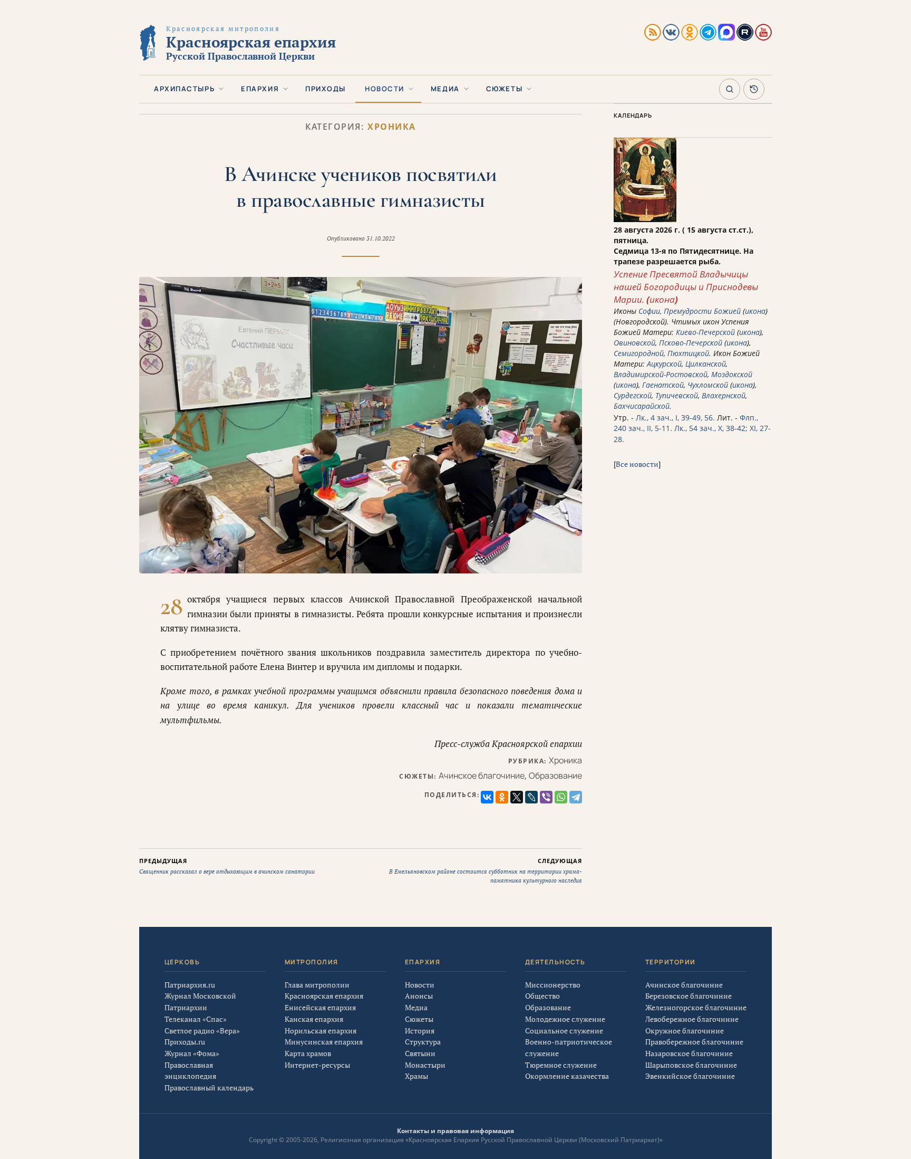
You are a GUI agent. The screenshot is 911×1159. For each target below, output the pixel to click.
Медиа (445, 88)
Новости (384, 88)
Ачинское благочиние (482, 775)
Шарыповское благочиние (691, 1065)
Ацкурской (664, 364)
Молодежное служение (565, 1019)
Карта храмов (308, 1053)
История (419, 1031)
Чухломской (707, 385)
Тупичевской (676, 395)
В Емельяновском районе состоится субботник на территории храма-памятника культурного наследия (485, 870)
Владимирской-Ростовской (661, 374)
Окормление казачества (567, 1076)
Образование (555, 775)
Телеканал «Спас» (195, 1019)
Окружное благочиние (684, 1031)
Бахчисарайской (642, 406)
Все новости (637, 464)
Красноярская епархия (324, 996)
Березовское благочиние (688, 996)
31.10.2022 (380, 238)
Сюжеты (504, 88)
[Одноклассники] (502, 797)
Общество (542, 996)
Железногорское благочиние (696, 1007)
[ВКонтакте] (487, 797)
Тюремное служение (561, 1065)
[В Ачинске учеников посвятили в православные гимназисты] (360, 425)
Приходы (325, 88)
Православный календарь (209, 1088)
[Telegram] (575, 797)
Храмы (416, 1076)
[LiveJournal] (531, 797)
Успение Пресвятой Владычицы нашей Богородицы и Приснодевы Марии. (686, 286)
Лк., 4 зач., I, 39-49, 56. (675, 418)
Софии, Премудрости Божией (689, 311)
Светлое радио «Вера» (202, 1031)
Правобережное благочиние (694, 1042)
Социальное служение (564, 1031)
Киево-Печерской (705, 332)
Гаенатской (663, 385)
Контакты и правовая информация (455, 1130)
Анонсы (419, 996)
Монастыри (425, 1065)
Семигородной (639, 353)
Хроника (391, 126)
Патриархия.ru (189, 985)
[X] (516, 797)
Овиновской (634, 343)
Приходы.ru (184, 1042)
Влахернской (723, 395)
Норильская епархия (320, 1031)
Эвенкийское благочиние (690, 1076)
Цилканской (705, 364)
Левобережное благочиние (692, 1019)
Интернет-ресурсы (317, 1065)
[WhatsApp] (561, 797)
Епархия (260, 88)
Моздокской (731, 374)
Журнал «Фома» (191, 1053)
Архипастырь (184, 88)
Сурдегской (633, 395)
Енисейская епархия (320, 1007)
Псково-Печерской (690, 343)
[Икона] (645, 219)
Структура (423, 1042)
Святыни (420, 1053)
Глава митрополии (317, 985)
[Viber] (546, 797)
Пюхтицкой (688, 353)
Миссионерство (552, 985)
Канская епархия (314, 1019)
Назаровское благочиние (689, 1053)
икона (662, 299)
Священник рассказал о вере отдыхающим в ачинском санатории (227, 866)
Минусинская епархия (324, 1042)
